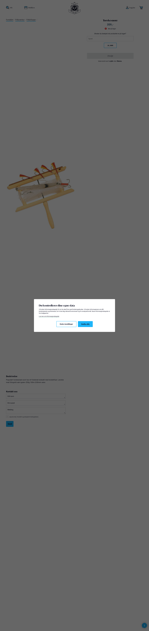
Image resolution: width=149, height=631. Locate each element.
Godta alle (85, 324)
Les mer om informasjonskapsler (49, 316)
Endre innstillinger (66, 324)
